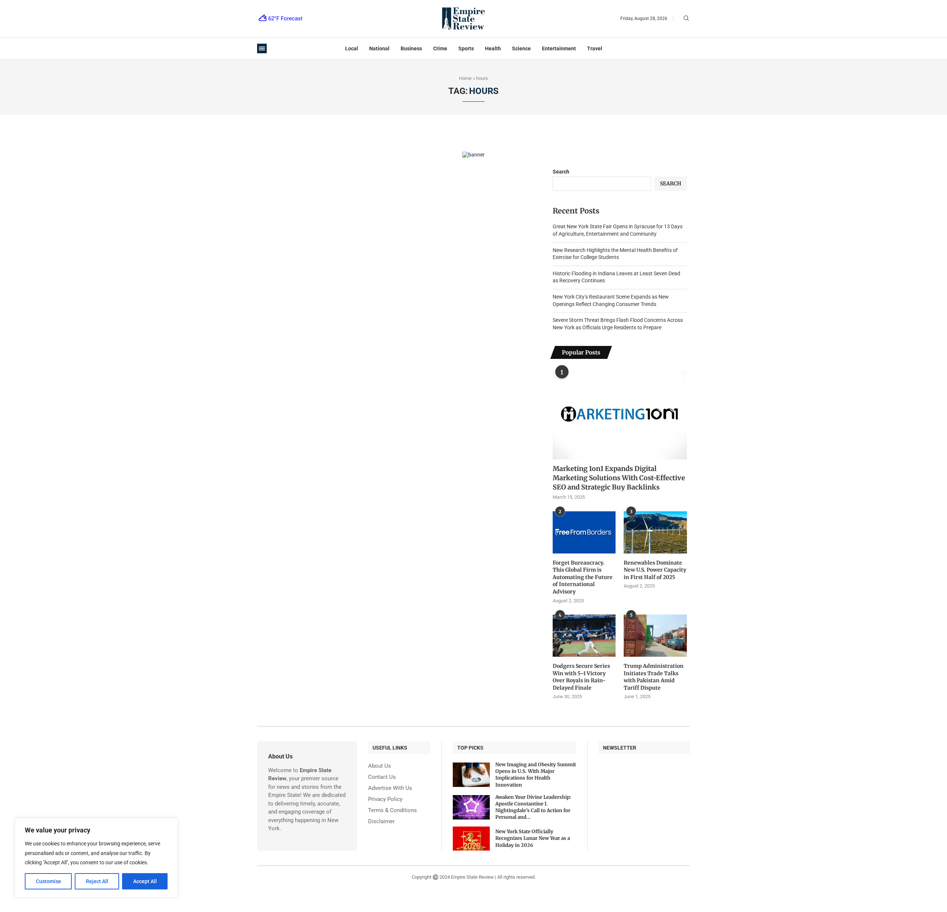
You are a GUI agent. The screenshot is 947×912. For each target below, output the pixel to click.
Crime (440, 48)
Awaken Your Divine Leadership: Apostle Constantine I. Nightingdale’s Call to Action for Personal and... (533, 807)
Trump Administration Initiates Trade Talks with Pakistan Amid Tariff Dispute (654, 677)
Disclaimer (381, 821)
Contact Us (382, 777)
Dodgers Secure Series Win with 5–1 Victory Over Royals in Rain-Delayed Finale (581, 677)
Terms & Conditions (392, 810)
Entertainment (559, 48)
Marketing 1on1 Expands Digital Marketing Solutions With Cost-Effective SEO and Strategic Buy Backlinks (619, 477)
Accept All (145, 881)
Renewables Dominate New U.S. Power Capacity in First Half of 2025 (655, 569)
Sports (466, 48)
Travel (594, 48)
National (379, 48)
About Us (379, 766)
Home (465, 78)
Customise (48, 881)
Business (411, 48)
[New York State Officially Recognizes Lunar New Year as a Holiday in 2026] (471, 839)
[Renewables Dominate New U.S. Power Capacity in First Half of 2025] (655, 532)
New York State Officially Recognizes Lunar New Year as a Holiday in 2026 (532, 838)
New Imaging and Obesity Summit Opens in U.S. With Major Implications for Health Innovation (535, 774)
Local (351, 48)
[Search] (686, 18)
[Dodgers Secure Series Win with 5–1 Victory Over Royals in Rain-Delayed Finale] (584, 636)
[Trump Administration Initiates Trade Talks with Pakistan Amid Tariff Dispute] (655, 636)
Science (521, 48)
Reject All (97, 881)
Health (493, 48)
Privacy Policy (385, 799)
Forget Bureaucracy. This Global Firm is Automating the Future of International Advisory (583, 577)
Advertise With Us (390, 788)
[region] (96, 857)
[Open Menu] (262, 48)
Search (561, 172)
